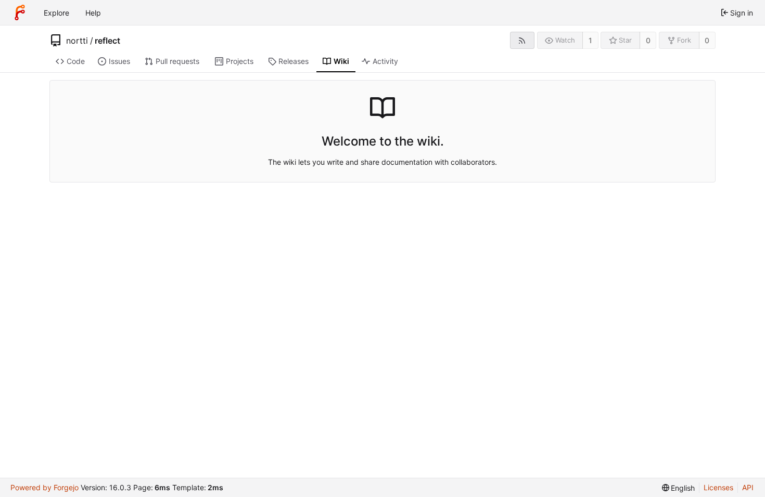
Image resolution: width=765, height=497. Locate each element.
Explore (56, 12)
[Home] (19, 12)
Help (93, 12)
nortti (77, 40)
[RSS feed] (522, 40)
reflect (107, 40)
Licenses (718, 487)
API (748, 487)
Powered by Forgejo (44, 487)
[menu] (678, 487)
